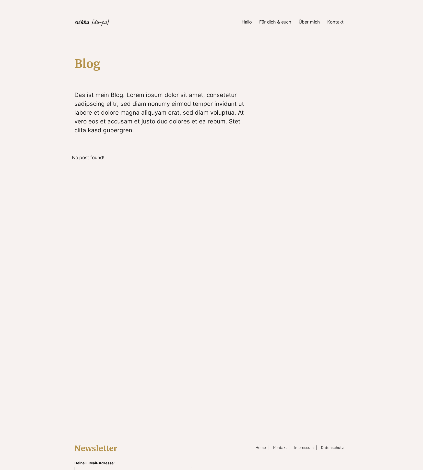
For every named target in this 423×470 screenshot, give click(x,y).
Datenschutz (332, 447)
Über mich (309, 22)
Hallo (247, 22)
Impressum (304, 447)
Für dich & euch (275, 22)
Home (261, 447)
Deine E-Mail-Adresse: (94, 463)
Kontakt (335, 22)
